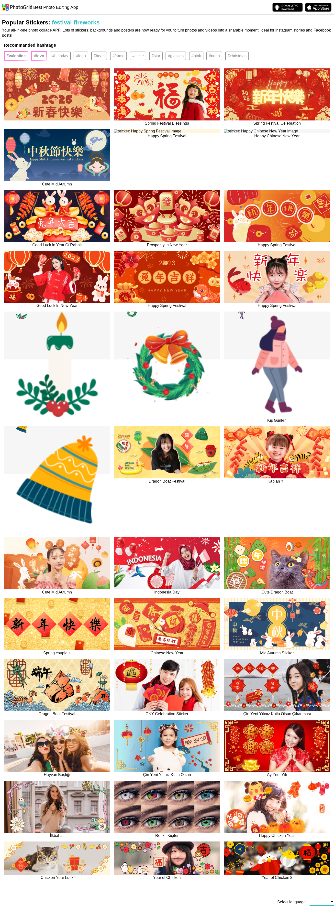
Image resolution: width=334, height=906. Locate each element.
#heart (99, 56)
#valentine (16, 56)
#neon (214, 56)
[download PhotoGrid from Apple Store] (318, 7)
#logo (81, 56)
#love (39, 56)
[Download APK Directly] (287, 7)
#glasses (176, 56)
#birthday (60, 56)
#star (156, 56)
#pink (196, 56)
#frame (118, 56)
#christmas (237, 56)
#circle (138, 56)
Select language (291, 902)
